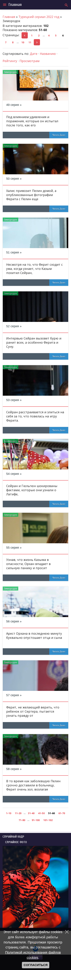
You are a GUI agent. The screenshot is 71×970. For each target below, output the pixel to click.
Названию (48, 54)
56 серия (12, 621)
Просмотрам (29, 61)
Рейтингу (10, 61)
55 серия (12, 547)
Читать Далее (58, 135)
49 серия (12, 105)
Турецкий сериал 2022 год (38, 17)
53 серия (12, 400)
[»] (37, 42)
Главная (15, 4)
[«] (25, 35)
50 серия (12, 178)
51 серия (12, 252)
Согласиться (36, 965)
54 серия (12, 474)
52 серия (12, 326)
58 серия (12, 769)
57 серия (12, 695)
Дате (33, 54)
